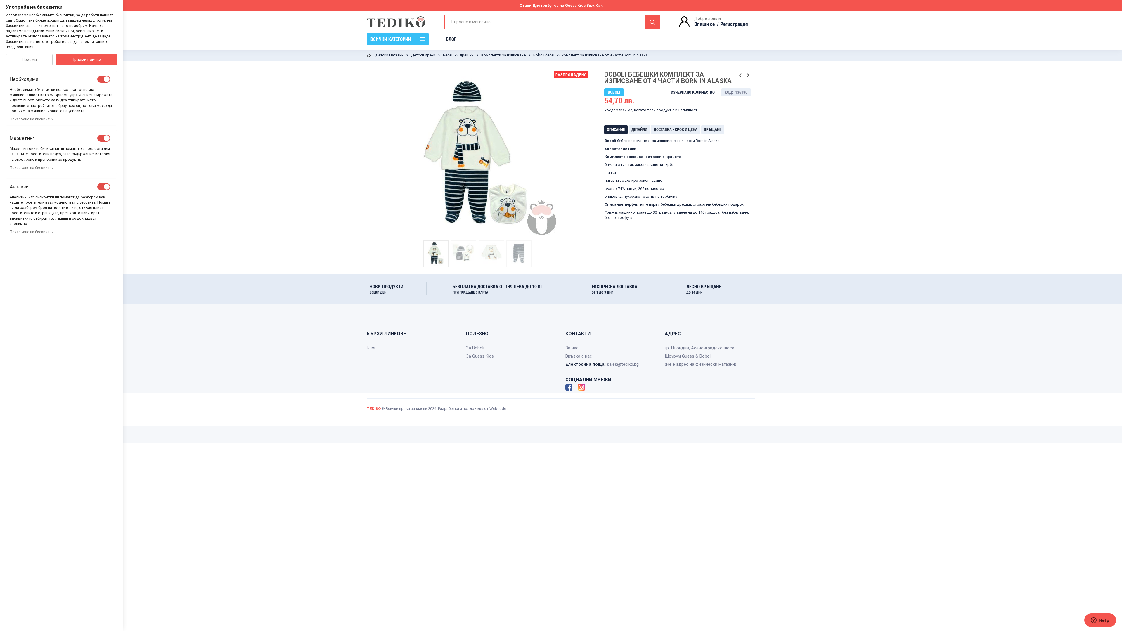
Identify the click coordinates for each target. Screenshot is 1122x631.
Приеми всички (86, 59)
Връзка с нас (578, 356)
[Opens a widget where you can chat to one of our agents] (1100, 620)
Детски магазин (389, 55)
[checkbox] (103, 79)
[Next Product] (747, 75)
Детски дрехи (423, 55)
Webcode (497, 408)
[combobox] (552, 22)
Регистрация (734, 23)
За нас (572, 348)
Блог (371, 348)
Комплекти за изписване (503, 55)
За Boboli (475, 348)
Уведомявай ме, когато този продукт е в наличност (650, 110)
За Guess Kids (480, 356)
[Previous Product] (740, 75)
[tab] (616, 129)
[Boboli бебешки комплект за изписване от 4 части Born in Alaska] (436, 254)
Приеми (29, 59)
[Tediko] (396, 21)
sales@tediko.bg (623, 364)
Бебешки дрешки (458, 55)
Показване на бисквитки (32, 119)
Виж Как (594, 5)
